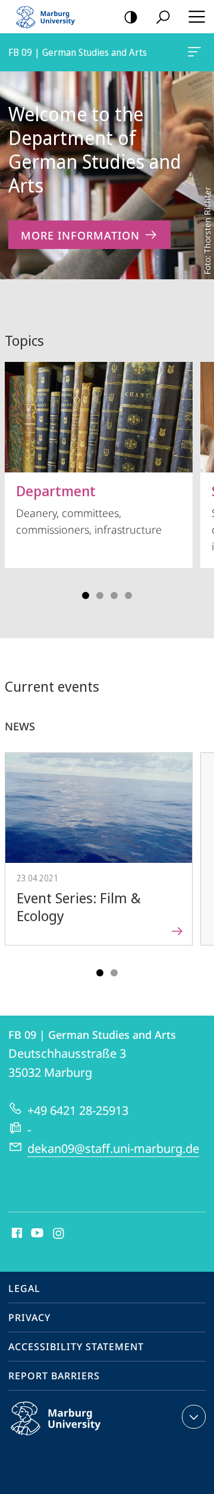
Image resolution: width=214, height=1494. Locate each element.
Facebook (15, 1233)
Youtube (36, 1233)
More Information (80, 235)
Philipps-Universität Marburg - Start (50, 16)
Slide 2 (99, 595)
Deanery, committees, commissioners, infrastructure (89, 509)
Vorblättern (197, 476)
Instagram (59, 1233)
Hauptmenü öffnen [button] (196, 16)
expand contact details (194, 1417)
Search (163, 16)
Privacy (29, 1317)
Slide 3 (114, 595)
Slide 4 (128, 595)
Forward (197, 860)
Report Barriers (54, 1375)
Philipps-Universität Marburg (78, 1437)
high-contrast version (131, 16)
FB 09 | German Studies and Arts (196, 52)
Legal (24, 1288)
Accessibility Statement (76, 1346)
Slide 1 (85, 595)
